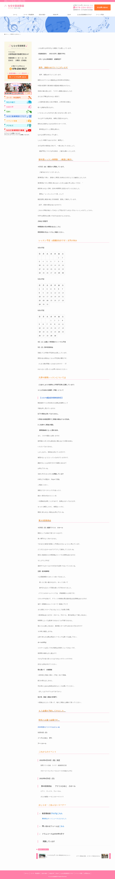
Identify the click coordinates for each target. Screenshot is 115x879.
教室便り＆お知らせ (10, 27)
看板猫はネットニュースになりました (54, 818)
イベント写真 (78, 873)
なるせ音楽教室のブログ (67, 873)
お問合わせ (87, 873)
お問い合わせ (103, 7)
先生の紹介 (44, 873)
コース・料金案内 (35, 873)
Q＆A (57, 873)
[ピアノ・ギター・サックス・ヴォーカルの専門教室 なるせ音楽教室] (14, 6)
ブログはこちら (57, 813)
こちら (61, 826)
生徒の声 (51, 873)
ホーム (27, 873)
